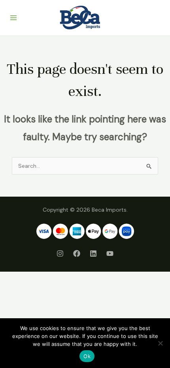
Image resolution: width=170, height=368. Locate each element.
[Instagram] (60, 253)
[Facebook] (76, 253)
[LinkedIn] (93, 253)
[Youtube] (109, 253)
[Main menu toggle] (13, 18)
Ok (87, 356)
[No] (160, 343)
